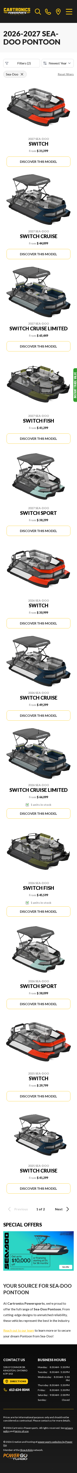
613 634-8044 (19, 1390)
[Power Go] (38, 1456)
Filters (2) (24, 63)
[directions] (58, 11)
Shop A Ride (26, 1450)
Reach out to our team (18, 1330)
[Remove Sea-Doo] (22, 74)
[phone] (48, 11)
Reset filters (66, 74)
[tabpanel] (54, 1384)
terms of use (22, 1431)
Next (59, 1209)
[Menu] (69, 11)
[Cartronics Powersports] (17, 11)
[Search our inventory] (38, 11)
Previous (21, 1209)
